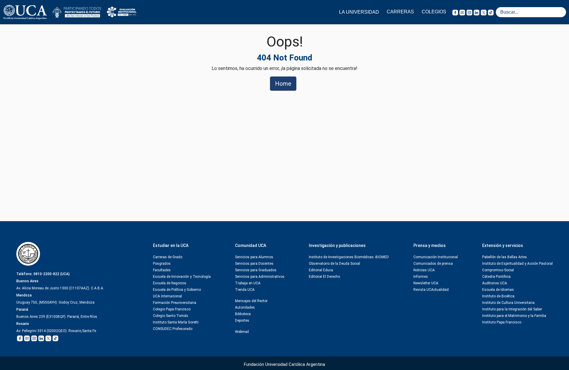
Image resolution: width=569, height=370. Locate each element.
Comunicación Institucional (435, 257)
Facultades (162, 270)
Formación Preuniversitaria (174, 303)
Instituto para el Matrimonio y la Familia (514, 316)
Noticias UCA (424, 270)
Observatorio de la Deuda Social (334, 263)
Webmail (242, 332)
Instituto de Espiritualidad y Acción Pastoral (517, 263)
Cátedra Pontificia (496, 277)
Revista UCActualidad (431, 290)
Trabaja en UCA (247, 283)
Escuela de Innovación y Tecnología (182, 277)
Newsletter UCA (425, 283)
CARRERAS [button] (400, 11)
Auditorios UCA (494, 283)
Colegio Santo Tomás (170, 316)
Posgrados (162, 263)
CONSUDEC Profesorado (172, 329)
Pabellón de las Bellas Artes (504, 257)
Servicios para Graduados (255, 270)
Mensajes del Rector (251, 301)
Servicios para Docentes (254, 263)
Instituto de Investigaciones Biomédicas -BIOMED (349, 257)
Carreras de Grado (167, 257)
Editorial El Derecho (324, 277)
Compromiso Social (498, 270)
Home (283, 83)
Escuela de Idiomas (498, 290)
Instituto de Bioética (498, 296)
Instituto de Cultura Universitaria (508, 303)
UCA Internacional (167, 296)
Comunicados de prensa (433, 263)
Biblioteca (243, 314)
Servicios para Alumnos (254, 257)
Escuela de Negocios (169, 283)
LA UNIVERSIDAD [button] (359, 12)
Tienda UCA (245, 290)
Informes (420, 277)
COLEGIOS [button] (434, 11)
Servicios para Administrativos (259, 277)
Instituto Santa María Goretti (176, 322)
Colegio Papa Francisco (172, 309)
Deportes (242, 320)
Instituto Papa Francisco (501, 322)
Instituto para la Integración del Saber (512, 309)
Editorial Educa (321, 270)
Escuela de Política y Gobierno (177, 290)
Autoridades (245, 307)
